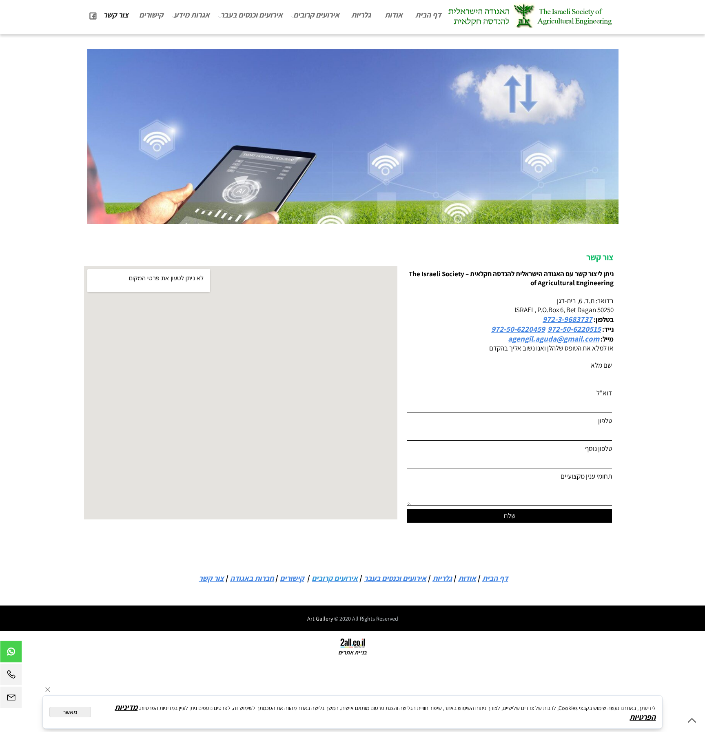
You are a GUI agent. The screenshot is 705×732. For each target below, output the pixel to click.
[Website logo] (530, 15)
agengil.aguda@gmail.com (553, 339)
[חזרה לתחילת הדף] (692, 722)
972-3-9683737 (567, 319)
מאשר (70, 712)
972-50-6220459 (518, 329)
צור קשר (116, 15)
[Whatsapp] (11, 653)
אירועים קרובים (316, 15)
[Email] (11, 699)
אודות (394, 15)
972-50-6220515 (574, 329)
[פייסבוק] (93, 14)
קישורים (151, 15)
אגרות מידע (192, 15)
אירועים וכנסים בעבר (251, 15)
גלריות (361, 15)
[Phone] (11, 676)
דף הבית (428, 15)
